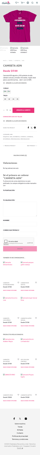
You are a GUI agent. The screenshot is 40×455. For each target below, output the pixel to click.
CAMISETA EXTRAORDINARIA (8, 283)
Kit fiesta (20, 430)
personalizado (25, 139)
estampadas (6, 139)
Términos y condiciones (20, 439)
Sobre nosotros (20, 424)
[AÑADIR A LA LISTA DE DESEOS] (18, 283)
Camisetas (17, 60)
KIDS (23, 60)
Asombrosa (16, 136)
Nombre (6, 220)
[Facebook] (29, 128)
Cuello (6, 88)
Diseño (19, 448)
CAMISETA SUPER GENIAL (26, 319)
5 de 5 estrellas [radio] (15, 194)
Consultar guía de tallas (12, 116)
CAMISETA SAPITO (26, 395)
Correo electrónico (11, 230)
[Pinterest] (35, 128)
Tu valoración (9, 200)
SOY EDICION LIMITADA (25, 360)
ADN (11, 136)
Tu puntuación (9, 190)
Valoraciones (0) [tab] (20, 155)
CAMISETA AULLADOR (6, 360)
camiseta (23, 136)
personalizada (15, 139)
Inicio (5, 60)
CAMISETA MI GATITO (25, 283)
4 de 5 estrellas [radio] (12, 194)
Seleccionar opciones (10, 290)
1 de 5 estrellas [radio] (4, 194)
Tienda (10, 60)
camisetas (30, 136)
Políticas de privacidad (20, 436)
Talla (5, 95)
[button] (17, 3)
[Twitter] (32, 128)
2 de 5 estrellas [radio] (7, 194)
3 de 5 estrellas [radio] (10, 194)
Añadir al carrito (23, 110)
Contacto (20, 433)
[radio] (5, 91)
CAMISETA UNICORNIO (6, 319)
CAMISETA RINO (8, 395)
